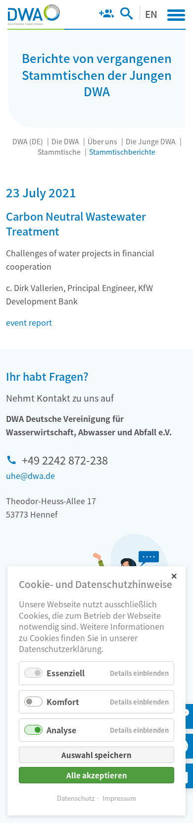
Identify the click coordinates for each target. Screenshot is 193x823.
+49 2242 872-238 (65, 460)
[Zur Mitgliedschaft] (106, 15)
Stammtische (59, 152)
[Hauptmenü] (176, 14)
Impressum (119, 798)
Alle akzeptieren (96, 775)
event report (29, 322)
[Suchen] (126, 15)
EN (151, 13)
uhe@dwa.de (30, 475)
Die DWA (65, 141)
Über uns (102, 141)
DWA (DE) (27, 141)
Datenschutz (76, 798)
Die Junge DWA (151, 141)
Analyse (61, 730)
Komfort (63, 701)
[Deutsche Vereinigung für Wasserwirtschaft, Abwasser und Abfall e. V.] (34, 14)
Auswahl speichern (96, 755)
